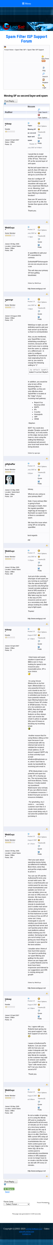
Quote (40, 138)
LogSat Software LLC (34, 1229)
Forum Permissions (43, 1202)
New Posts (45, 58)
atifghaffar (10, 464)
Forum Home (8, 50)
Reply (40, 143)
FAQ (44, 70)
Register (45, 82)
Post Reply (9, 101)
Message (31, 106)
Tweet (7, 1192)
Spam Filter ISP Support (35, 50)
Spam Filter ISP (20, 50)
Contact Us (26, 1234)
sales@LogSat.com (26, 1232)
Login (44, 88)
